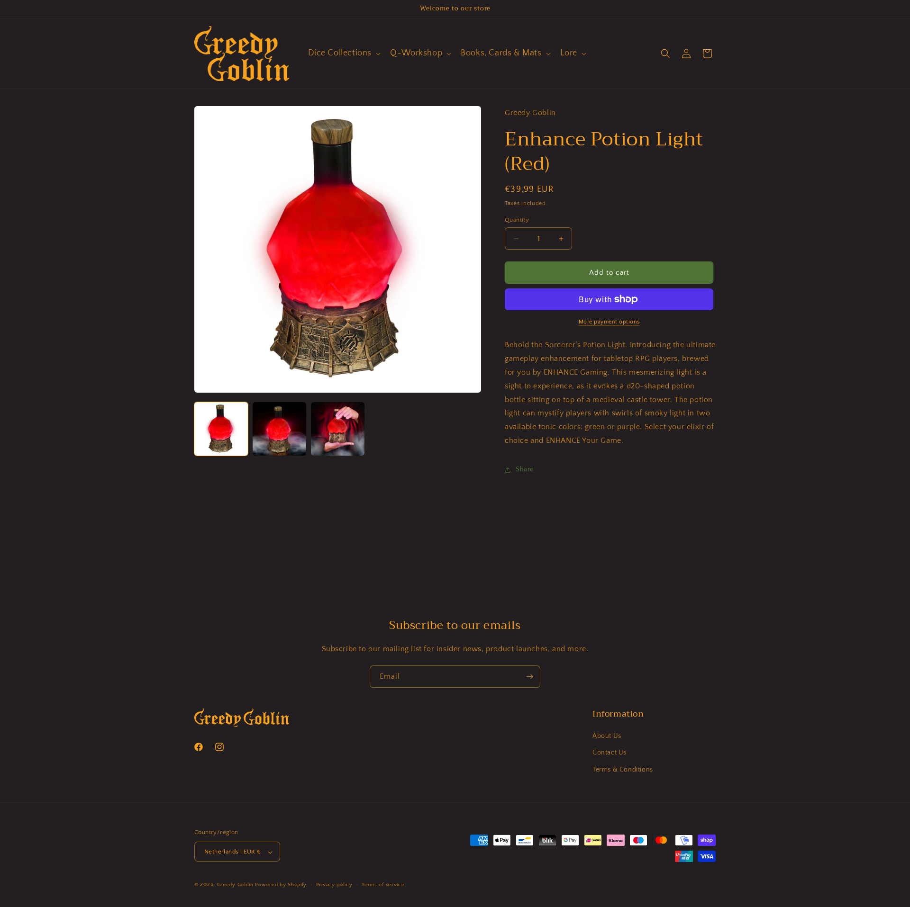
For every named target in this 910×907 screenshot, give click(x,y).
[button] (343, 53)
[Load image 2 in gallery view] (279, 429)
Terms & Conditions (622, 769)
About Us (606, 736)
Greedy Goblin (235, 885)
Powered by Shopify (281, 885)
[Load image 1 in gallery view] (221, 429)
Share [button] (525, 469)
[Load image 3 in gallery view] (337, 429)
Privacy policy (334, 885)
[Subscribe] (529, 676)
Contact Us (609, 753)
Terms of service (383, 885)
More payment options (609, 322)
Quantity (517, 219)
